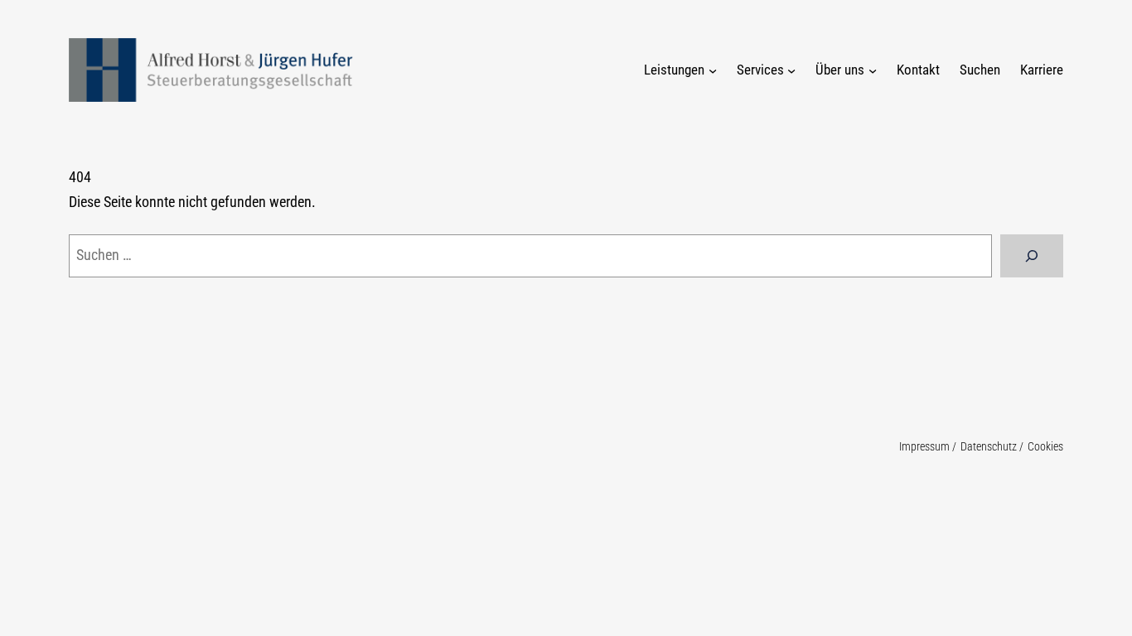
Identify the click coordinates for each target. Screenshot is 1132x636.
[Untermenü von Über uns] (872, 69)
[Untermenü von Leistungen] (713, 69)
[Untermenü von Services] (791, 69)
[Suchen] (1031, 255)
